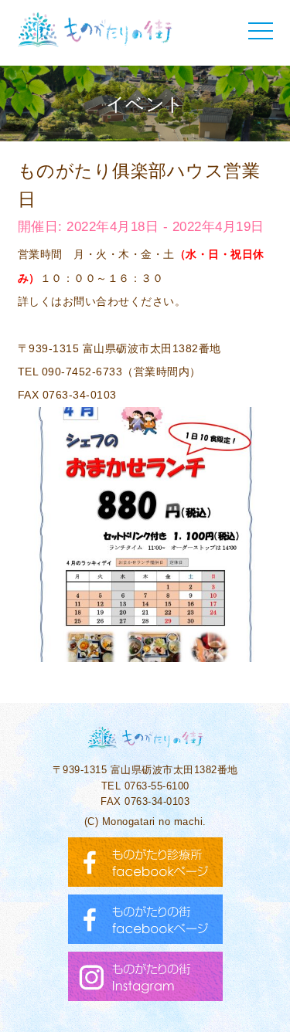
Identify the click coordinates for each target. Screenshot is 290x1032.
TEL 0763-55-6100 (145, 786)
